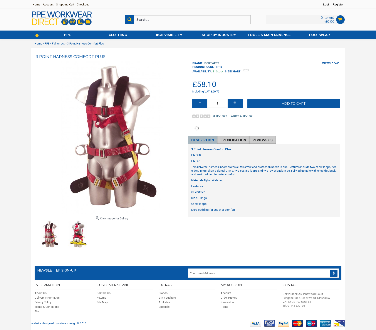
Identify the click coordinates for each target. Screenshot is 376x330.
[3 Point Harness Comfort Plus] (50, 234)
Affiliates (164, 302)
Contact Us (104, 293)
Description (202, 140)
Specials (164, 306)
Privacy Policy (43, 302)
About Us (41, 293)
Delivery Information (47, 297)
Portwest (211, 63)
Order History (229, 297)
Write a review (241, 116)
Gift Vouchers (167, 297)
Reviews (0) (263, 140)
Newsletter (227, 302)
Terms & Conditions (47, 306)
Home (224, 306)
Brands (163, 293)
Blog (37, 311)
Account (226, 293)
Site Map (102, 302)
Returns (101, 297)
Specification (233, 140)
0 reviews (220, 116)
